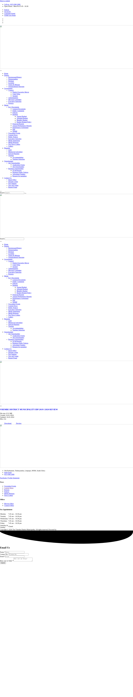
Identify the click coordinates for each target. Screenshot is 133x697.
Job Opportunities (14, 163)
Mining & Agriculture (15, 152)
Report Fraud (12, 187)
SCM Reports (17, 170)
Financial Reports (18, 124)
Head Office (12, 180)
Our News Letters (14, 144)
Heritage (11, 81)
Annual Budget (22, 116)
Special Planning (13, 154)
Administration (13, 98)
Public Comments (18, 111)
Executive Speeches (14, 101)
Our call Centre (13, 185)
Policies (15, 113)
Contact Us (8, 178)
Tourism (11, 155)
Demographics (13, 79)
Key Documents (13, 107)
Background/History (15, 77)
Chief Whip (16, 94)
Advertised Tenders (18, 174)
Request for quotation (19, 176)
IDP (13, 129)
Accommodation (17, 157)
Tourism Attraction (18, 159)
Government (8, 88)
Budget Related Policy (24, 122)
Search (2, 193)
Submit (3, 563)
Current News (13, 135)
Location (11, 83)
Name (2, 552)
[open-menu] (1, 70)
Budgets (15, 114)
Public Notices (13, 137)
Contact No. (4, 554)
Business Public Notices (20, 172)
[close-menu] (1, 191)
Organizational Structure (16, 86)
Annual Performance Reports (22, 126)
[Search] (25, 193)
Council (11, 90)
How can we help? (7, 561)
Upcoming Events (14, 133)
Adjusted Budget (22, 118)
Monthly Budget (22, 120)
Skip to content (5, 1)
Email (2, 556)
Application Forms (18, 165)
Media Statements (14, 141)
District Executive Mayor (20, 92)
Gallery (10, 146)
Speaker (15, 96)
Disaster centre (13, 182)
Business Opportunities (15, 168)
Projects (11, 103)
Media (6, 105)
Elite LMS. (60, 529)
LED (10, 150)
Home (6, 73)
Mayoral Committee (14, 99)
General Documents (19, 109)
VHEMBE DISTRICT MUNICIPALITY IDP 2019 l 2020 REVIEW (29, 409)
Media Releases (13, 142)
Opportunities (8, 161)
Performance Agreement (20, 127)
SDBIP (14, 131)
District (6, 75)
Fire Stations (12, 183)
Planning (7, 148)
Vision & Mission (14, 85)
